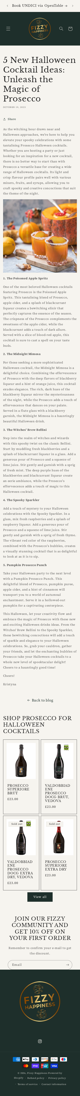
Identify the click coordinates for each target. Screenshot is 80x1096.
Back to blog (42, 700)
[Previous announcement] (7, 6)
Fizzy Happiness (37, 1073)
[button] (8, 28)
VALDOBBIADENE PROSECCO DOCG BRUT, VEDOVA (57, 793)
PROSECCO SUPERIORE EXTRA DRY (56, 865)
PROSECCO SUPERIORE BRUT (18, 789)
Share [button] (12, 119)
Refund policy (35, 1078)
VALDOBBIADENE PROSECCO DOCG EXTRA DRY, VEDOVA (20, 869)
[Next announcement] (72, 6)
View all (39, 897)
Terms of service (28, 1084)
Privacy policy (57, 1078)
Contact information (54, 1084)
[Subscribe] (67, 965)
